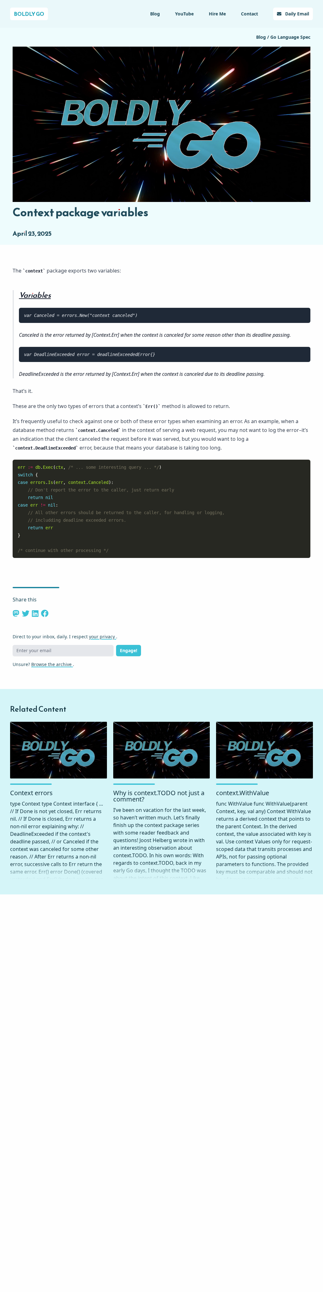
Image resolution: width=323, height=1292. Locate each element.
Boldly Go (29, 14)
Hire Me (217, 14)
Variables (35, 295)
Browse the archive (52, 664)
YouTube (184, 14)
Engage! (128, 650)
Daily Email (296, 14)
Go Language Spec (290, 37)
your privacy (102, 637)
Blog (155, 14)
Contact (249, 14)
